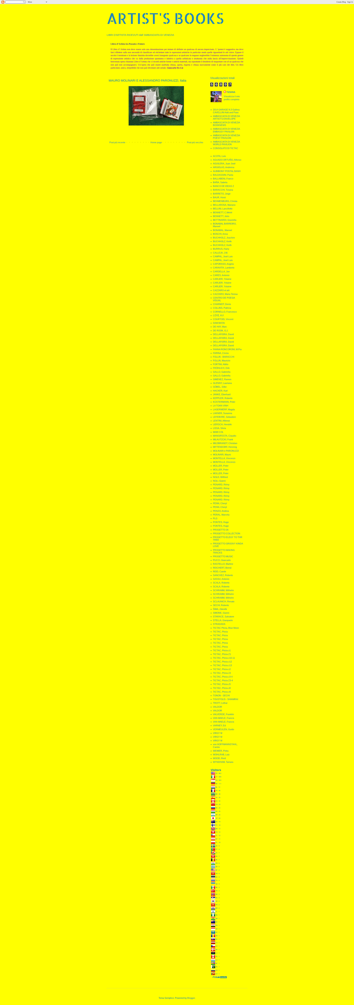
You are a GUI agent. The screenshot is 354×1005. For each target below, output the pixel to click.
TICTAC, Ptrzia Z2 (222, 673)
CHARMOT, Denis (222, 304)
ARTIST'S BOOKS (165, 18)
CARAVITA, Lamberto (223, 268)
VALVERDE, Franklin (223, 714)
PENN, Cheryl (220, 503)
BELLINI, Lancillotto (222, 208)
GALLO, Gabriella (221, 372)
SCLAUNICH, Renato (223, 601)
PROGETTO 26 (220, 530)
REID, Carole (219, 571)
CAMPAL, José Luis (223, 256)
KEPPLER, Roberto (222, 398)
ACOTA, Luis (219, 156)
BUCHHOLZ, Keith (222, 241)
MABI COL (218, 432)
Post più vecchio (195, 142)
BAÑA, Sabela (220, 182)
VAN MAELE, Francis (223, 718)
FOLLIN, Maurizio (221, 360)
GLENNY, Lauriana (222, 383)
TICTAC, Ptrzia (220, 632)
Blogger (191, 998)
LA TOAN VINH (220, 405)
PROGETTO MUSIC (223, 556)
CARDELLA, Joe (221, 271)
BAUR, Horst (219, 197)
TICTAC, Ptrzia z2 (222, 669)
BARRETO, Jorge (222, 194)
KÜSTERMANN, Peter (224, 402)
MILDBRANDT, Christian (225, 443)
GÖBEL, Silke (220, 387)
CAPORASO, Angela (223, 264)
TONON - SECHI (221, 695)
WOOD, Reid (219, 758)
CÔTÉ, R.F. (218, 315)
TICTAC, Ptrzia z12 (222, 662)
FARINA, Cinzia (221, 353)
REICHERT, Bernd (222, 568)
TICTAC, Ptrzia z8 (222, 688)
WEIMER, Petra (220, 751)
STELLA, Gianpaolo (223, 620)
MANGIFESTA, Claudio (224, 436)
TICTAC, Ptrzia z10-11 (224, 658)
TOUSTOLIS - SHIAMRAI (225, 699)
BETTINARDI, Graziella (224, 220)
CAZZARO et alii (221, 290)
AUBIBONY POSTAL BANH (227, 171)
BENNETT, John (221, 216)
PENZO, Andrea (221, 511)
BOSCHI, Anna (220, 234)
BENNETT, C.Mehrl (222, 212)
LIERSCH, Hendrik (222, 424)
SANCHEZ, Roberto (223, 575)
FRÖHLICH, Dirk (221, 368)
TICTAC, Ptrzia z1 (222, 650)
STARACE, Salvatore (223, 616)
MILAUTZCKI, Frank (223, 439)
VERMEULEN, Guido (223, 729)
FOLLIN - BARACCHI (223, 357)
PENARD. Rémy (221, 499)
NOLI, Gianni (219, 481)
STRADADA (219, 624)
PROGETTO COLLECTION (226, 533)
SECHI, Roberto (221, 605)
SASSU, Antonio (221, 579)
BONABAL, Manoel (222, 230)
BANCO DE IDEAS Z (223, 186)
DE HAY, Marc (220, 327)
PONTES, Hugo (221, 522)
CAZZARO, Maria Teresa (225, 294)
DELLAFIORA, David (223, 334)
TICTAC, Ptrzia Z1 (222, 654)
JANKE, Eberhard (222, 394)
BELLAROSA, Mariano (224, 205)
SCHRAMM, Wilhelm (223, 590)
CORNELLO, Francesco (225, 312)
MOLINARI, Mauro (222, 454)
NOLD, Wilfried (220, 477)
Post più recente (117, 142)
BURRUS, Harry (221, 249)
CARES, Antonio (221, 275)
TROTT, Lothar (220, 703)
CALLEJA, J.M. (220, 253)
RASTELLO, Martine (223, 564)
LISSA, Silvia (219, 428)
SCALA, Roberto (221, 583)
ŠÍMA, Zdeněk (220, 609)
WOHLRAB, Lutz (221, 754)
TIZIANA (231, 92)
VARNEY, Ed (219, 725)
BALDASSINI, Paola (223, 175)
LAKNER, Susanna (222, 413)
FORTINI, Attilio (220, 364)
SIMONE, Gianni (221, 613)
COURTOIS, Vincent (223, 319)
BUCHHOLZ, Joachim (224, 238)
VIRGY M (217, 733)
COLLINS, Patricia (222, 308)
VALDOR (217, 707)
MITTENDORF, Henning (225, 447)
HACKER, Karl (220, 391)
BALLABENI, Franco (223, 178)
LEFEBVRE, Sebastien (224, 417)
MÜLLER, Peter (220, 466)
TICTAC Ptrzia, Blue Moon (226, 628)
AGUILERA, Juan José (224, 163)
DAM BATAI (219, 323)
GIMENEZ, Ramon (222, 379)
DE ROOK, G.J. (220, 330)
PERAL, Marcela (221, 515)
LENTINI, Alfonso (221, 421)
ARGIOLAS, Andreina (223, 167)
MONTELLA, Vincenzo (224, 458)
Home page (156, 142)
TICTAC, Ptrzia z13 (222, 665)
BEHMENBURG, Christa (225, 201)
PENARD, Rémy (221, 484)
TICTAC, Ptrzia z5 (222, 684)
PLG (215, 518)
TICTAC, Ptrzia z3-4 (223, 677)
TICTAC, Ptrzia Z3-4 (223, 680)
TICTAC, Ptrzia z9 (222, 692)
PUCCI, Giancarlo (222, 560)
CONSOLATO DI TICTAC (225, 148)
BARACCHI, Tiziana (223, 190)
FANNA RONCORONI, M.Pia (227, 349)
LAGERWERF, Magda (224, 409)
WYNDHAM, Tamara (223, 762)
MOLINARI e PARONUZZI (226, 451)
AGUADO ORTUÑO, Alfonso (227, 160)
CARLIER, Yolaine (222, 279)
